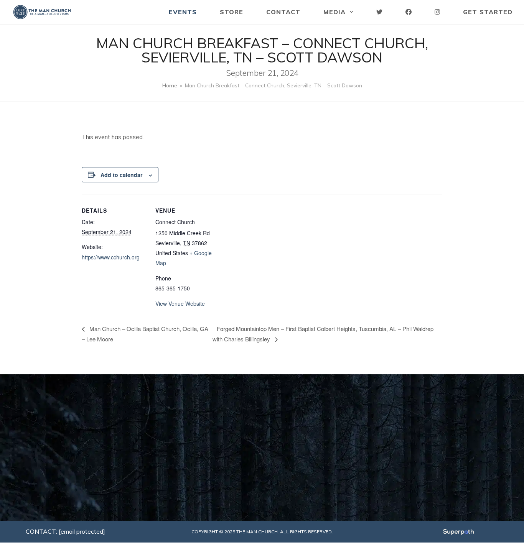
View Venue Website (180, 303)
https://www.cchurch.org (111, 257)
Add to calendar (121, 175)
